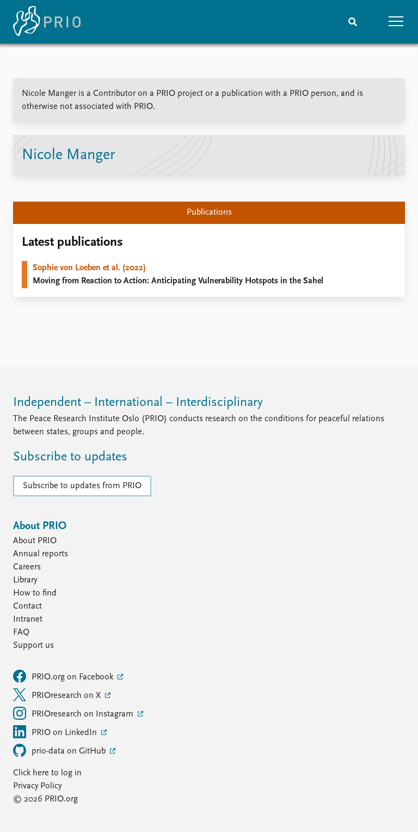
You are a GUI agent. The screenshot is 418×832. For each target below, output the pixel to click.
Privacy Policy (37, 786)
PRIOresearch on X (67, 695)
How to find (35, 593)
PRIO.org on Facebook (73, 677)
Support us (33, 645)
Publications (209, 212)
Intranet (27, 619)
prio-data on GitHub (70, 751)
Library (25, 580)
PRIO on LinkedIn (65, 732)
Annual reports (40, 554)
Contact (27, 606)
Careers (27, 567)
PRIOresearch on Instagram (84, 714)
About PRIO (35, 541)
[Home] (47, 21)
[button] (396, 22)
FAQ (21, 632)
